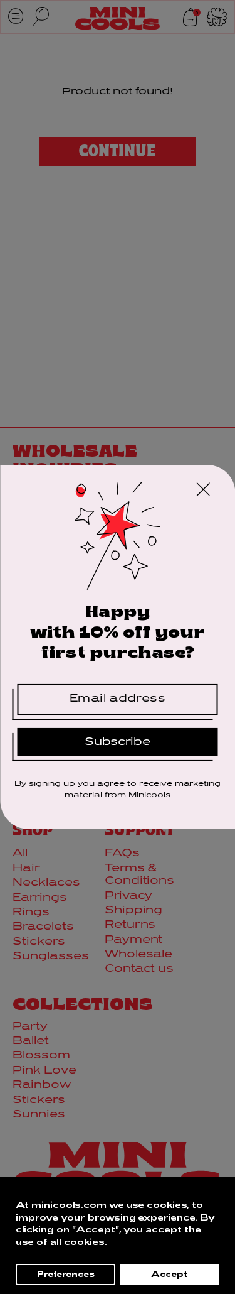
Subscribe (117, 742)
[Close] (203, 490)
